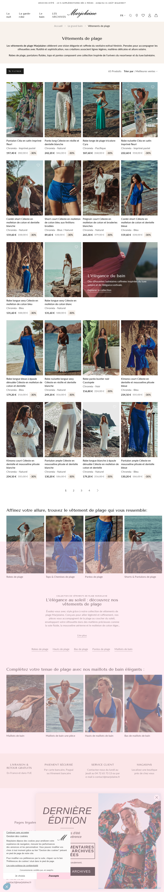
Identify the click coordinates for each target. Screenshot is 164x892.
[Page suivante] (97, 490)
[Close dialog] (157, 797)
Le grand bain (75, 26)
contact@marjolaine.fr (18, 882)
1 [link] (65, 490)
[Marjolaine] (82, 14)
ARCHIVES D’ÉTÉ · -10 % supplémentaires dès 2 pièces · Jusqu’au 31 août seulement (82, 3)
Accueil (58, 26)
